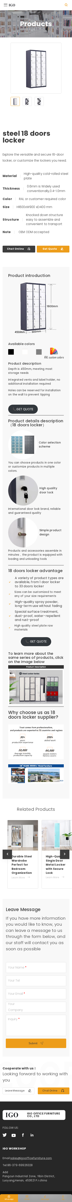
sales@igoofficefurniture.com (31, 1158)
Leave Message (18, 1090)
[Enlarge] (59, 769)
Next (65, 859)
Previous (7, 859)
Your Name (16, 967)
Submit (36, 1043)
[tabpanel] (36, 68)
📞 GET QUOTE (36, 641)
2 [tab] (27, 101)
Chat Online (19, 248)
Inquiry (13, 1019)
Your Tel (14, 980)
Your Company (15, 1007)
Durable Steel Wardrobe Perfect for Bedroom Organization (18, 865)
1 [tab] (15, 101)
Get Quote (53, 248)
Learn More (17, 877)
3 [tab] (39, 101)
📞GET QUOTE (23, 409)
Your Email (15, 994)
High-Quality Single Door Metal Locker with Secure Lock (52, 865)
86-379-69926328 (20, 1165)
